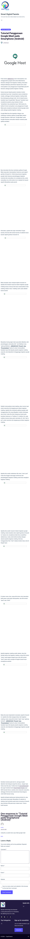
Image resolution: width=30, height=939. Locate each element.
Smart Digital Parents (10, 14)
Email (2, 872)
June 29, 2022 (3, 829)
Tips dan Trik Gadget (6, 29)
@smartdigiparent (23, 786)
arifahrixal (6, 43)
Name (3, 865)
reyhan (2, 827)
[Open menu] (2, 20)
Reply (2, 836)
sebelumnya (10, 78)
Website (3, 879)
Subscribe (18, 930)
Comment (4, 849)
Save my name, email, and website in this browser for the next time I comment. (15, 887)
